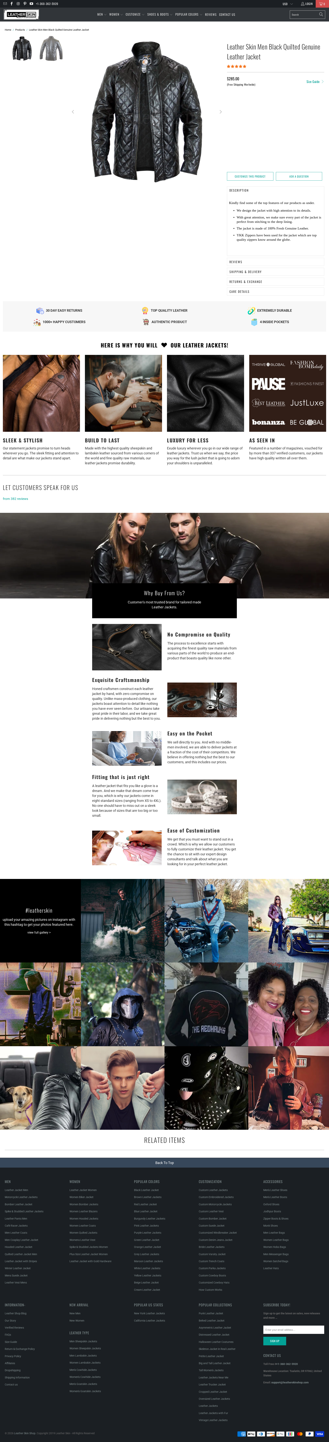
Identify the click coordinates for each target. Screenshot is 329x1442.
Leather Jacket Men (16, 1190)
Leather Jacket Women (83, 1190)
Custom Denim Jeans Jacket (215, 1239)
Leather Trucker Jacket (212, 1384)
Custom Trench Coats (211, 1261)
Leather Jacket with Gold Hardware (90, 1261)
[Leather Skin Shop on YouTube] (31, 4)
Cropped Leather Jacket (213, 1391)
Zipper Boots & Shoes (275, 1218)
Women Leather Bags (276, 1239)
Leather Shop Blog (15, 1313)
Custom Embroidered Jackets (216, 1197)
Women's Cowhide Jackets (85, 1376)
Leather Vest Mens (16, 1282)
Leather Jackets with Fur (213, 1413)
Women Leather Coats (82, 1225)
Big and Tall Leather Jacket (215, 1363)
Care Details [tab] (239, 291)
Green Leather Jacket (146, 1239)
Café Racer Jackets (16, 1225)
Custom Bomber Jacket (213, 1218)
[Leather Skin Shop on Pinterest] (25, 4)
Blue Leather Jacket (145, 1211)
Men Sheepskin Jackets (83, 1341)
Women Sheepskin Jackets (85, 1348)
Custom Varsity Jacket (212, 1254)
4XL (298, 102)
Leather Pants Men (16, 1218)
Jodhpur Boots (272, 1211)
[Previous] (73, 111)
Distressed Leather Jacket (214, 1334)
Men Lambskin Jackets (83, 1355)
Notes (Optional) (238, 126)
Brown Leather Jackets (147, 1197)
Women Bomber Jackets (83, 1204)
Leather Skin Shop (24, 1433)
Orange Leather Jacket (147, 1246)
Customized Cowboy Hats (214, 1282)
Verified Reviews (14, 1327)
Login (309, 4)
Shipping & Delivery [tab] (245, 271)
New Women (76, 1320)
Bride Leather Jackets (211, 1246)
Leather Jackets (208, 1405)
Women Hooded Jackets (83, 1218)
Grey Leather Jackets (146, 1254)
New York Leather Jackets (149, 1313)
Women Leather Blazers (83, 1211)
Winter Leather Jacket (18, 1268)
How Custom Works (210, 1289)
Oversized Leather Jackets (214, 1398)
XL (269, 102)
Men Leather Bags (274, 1232)
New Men (75, 1313)
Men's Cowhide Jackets (83, 1369)
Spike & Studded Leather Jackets (24, 1211)
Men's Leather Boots (275, 1197)
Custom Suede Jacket (211, 1225)
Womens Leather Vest (82, 1239)
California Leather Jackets (149, 1320)
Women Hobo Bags (274, 1246)
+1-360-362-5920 (47, 4)
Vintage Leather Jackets (213, 1420)
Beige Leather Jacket (146, 1282)
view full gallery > (39, 932)
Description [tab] (239, 190)
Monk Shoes (270, 1225)
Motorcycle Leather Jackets (21, 1197)
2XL (278, 102)
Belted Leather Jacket (211, 1320)
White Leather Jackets (147, 1268)
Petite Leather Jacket (211, 1356)
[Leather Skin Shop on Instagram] (18, 4)
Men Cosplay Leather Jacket (21, 1239)
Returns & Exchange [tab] (245, 281)
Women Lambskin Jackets (85, 1362)
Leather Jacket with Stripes (21, 1261)
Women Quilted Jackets (83, 1232)
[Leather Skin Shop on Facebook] (12, 4)
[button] (102, 15)
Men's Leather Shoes (275, 1190)
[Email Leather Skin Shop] (5, 4)
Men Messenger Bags (276, 1254)
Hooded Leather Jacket (18, 1246)
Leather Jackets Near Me (213, 1377)
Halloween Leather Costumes (216, 1341)
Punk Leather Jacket (211, 1313)
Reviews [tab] (235, 262)
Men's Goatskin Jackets (83, 1383)
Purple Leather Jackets (147, 1232)
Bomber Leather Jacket (18, 1204)
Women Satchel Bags (275, 1261)
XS (230, 102)
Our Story (10, 1320)
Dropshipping (13, 1370)
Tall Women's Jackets (211, 1370)
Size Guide (314, 81)
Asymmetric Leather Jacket (215, 1327)
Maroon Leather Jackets (148, 1261)
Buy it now (300, 163)
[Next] (220, 111)
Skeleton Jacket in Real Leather (217, 1348)
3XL (288, 102)
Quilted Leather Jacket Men (21, 1254)
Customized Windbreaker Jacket (218, 1232)
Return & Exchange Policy (20, 1348)
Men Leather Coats (16, 1232)
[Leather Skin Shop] (21, 15)
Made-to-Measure (240, 113)
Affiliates (10, 1363)
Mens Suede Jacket (16, 1275)
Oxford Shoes (271, 1204)
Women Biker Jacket (81, 1197)
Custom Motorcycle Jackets (215, 1204)
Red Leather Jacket (145, 1204)
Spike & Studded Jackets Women (88, 1246)
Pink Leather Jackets (146, 1225)
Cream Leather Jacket (147, 1289)
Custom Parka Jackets (212, 1268)
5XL (308, 102)
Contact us (11, 1384)
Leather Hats (271, 1268)
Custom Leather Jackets (213, 1190)
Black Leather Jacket (146, 1190)
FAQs (8, 1334)
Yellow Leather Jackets (147, 1275)
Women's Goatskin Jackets (85, 1391)
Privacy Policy (13, 1356)
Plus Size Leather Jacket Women (88, 1254)
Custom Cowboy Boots (212, 1275)
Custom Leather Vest (211, 1211)
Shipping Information (17, 1377)
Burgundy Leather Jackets (149, 1218)
